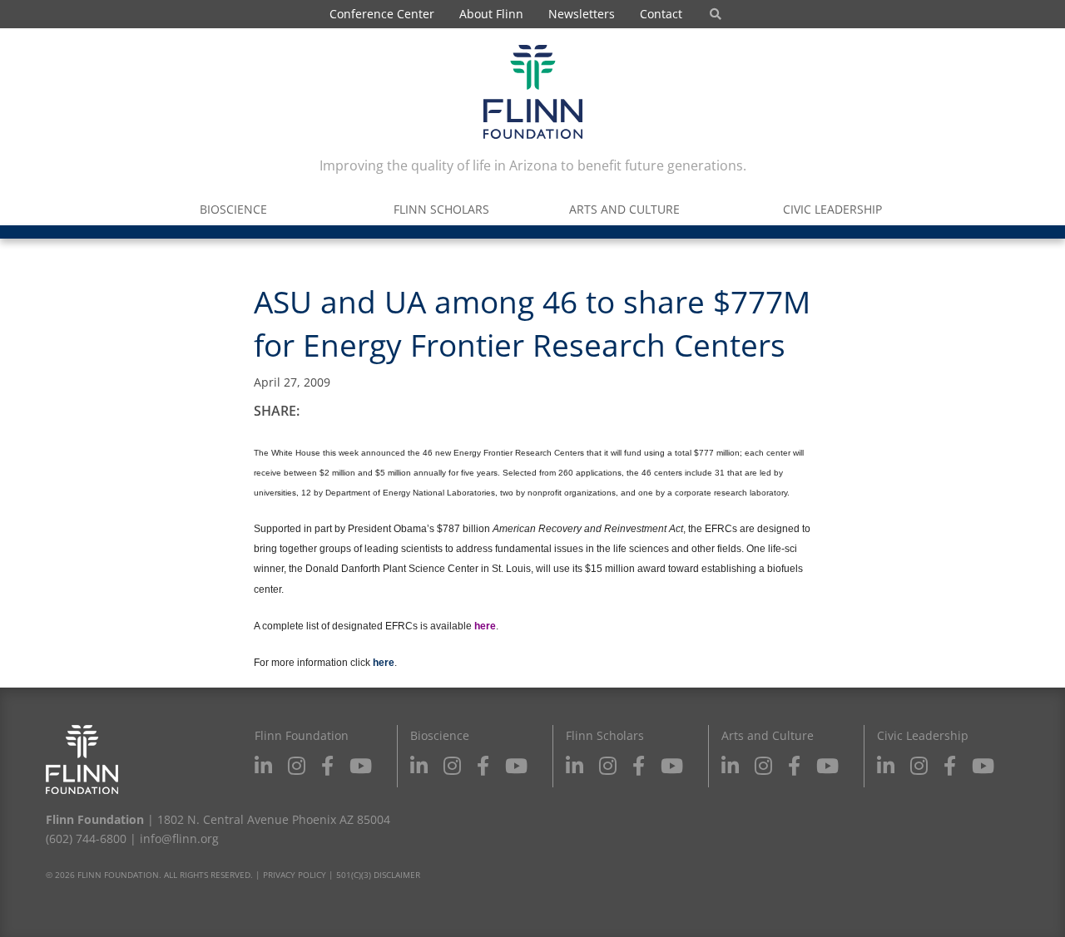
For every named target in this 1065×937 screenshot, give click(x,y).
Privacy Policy (294, 874)
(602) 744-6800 (86, 838)
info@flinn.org (179, 838)
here (383, 662)
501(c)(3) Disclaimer (378, 874)
